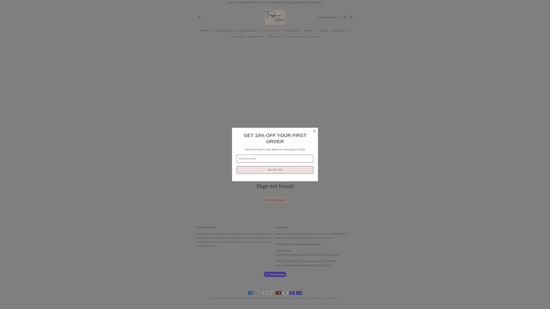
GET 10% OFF (275, 170)
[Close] (314, 131)
